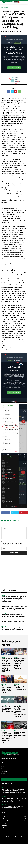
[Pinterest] (15, 91)
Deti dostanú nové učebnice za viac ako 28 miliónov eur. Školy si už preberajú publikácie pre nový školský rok (13, 608)
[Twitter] (12, 91)
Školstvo (3, 595)
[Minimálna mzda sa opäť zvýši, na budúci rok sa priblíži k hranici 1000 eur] (7, 679)
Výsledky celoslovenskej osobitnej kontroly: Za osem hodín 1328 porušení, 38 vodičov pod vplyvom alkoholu (7, 737)
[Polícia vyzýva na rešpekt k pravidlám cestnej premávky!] (20, 725)
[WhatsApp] (19, 91)
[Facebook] (8, 91)
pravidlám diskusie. (6, 544)
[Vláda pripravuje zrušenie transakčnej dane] (20, 679)
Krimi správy (17, 705)
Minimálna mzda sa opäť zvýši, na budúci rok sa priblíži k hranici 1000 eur (6, 689)
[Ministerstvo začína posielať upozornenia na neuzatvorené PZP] (7, 699)
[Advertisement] (14, 576)
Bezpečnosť (4, 7)
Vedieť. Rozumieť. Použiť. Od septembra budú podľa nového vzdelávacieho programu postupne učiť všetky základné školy (6, 665)
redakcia (18, 31)
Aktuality (3, 613)
